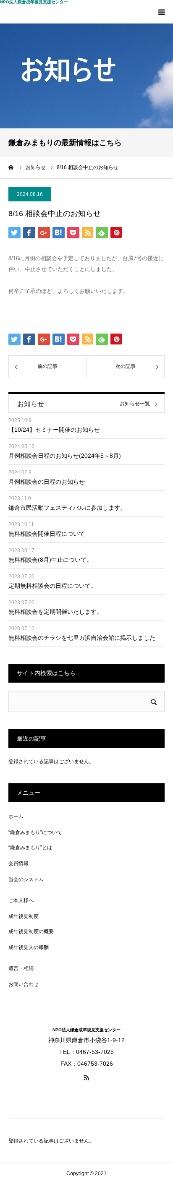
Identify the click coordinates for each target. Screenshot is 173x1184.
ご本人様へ (21, 900)
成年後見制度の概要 (31, 931)
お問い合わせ (23, 984)
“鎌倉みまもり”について (35, 832)
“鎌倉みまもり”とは (30, 847)
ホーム (16, 816)
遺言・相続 (21, 968)
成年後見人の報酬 (28, 947)
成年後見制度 (23, 916)
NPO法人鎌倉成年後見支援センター (34, 2)
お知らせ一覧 (135, 404)
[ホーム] (11, 167)
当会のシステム (26, 879)
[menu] (161, 11)
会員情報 (18, 863)
